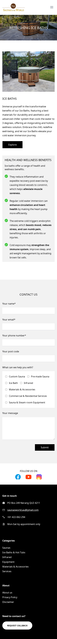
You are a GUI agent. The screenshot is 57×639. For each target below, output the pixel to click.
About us (7, 592)
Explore (12, 144)
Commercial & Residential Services (28, 396)
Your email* (8, 319)
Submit (45, 447)
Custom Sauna (17, 376)
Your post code (10, 351)
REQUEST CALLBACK (17, 625)
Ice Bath (13, 383)
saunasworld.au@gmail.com (23, 510)
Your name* (9, 303)
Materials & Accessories (22, 389)
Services (6, 571)
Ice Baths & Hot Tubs (13, 552)
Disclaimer (8, 602)
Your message (10, 413)
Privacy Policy (9, 597)
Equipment (8, 561)
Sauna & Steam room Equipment (27, 402)
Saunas (6, 547)
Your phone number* (14, 335)
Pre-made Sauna (40, 376)
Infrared (28, 383)
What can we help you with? (17, 367)
